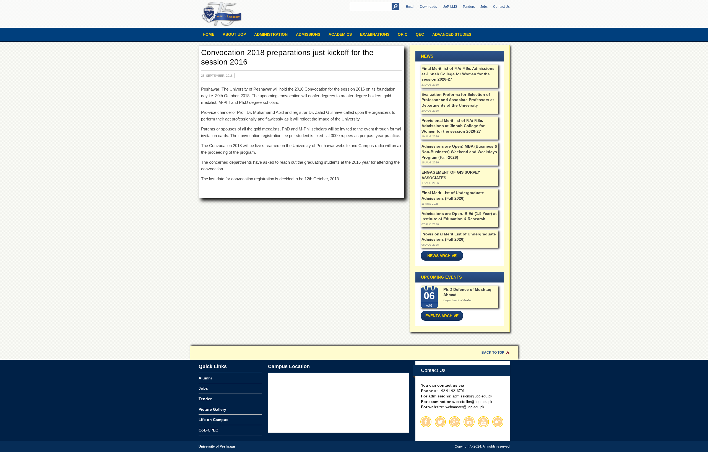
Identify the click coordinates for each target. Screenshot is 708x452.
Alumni (205, 378)
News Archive (442, 255)
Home (208, 34)
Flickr (498, 422)
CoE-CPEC (208, 430)
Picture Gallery (212, 409)
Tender (205, 399)
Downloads (428, 7)
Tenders (469, 7)
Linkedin (469, 422)
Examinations (374, 34)
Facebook (426, 422)
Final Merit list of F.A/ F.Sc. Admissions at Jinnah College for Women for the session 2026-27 (457, 73)
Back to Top (492, 352)
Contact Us (501, 7)
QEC (420, 34)
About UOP (234, 34)
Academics (340, 34)
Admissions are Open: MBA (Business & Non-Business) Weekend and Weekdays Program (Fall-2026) (459, 151)
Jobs (484, 7)
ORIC (402, 34)
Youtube (483, 422)
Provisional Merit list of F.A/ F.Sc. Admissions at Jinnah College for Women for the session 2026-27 (453, 125)
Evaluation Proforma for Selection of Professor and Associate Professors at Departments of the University (457, 99)
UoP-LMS (449, 7)
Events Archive (442, 316)
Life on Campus (213, 419)
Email (410, 7)
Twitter (440, 422)
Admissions (308, 34)
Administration (271, 34)
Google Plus (455, 422)
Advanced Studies (451, 34)
